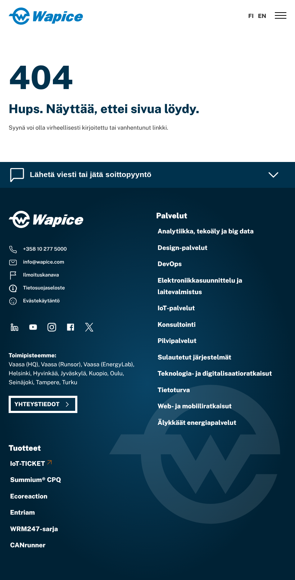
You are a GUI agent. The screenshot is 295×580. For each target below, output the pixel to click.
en (262, 16)
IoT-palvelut (176, 308)
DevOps (170, 264)
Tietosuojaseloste (44, 288)
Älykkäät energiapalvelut (197, 423)
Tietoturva (174, 390)
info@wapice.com (43, 262)
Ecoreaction (28, 496)
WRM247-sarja (34, 529)
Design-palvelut (183, 248)
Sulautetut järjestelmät (194, 357)
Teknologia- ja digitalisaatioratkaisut (215, 373)
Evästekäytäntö (41, 301)
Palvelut (171, 215)
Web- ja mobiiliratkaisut (195, 406)
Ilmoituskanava (41, 275)
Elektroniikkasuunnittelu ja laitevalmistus (200, 286)
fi (251, 16)
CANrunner (27, 545)
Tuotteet (25, 448)
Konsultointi (177, 325)
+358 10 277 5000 (45, 249)
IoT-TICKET (27, 464)
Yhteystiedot (36, 404)
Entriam (22, 512)
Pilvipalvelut (177, 341)
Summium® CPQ (35, 480)
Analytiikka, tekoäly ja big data (206, 231)
